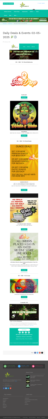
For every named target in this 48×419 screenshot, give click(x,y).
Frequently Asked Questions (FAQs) (31, 399)
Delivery (33, 46)
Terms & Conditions (28, 338)
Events (28, 46)
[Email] (20, 332)
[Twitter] (29, 332)
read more (31, 325)
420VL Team (32, 377)
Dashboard (27, 398)
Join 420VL (26, 404)
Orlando (4, 407)
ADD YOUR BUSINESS (8, 3)
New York (4, 404)
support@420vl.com (8, 385)
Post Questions (27, 401)
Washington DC (5, 398)
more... (16, 381)
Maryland (4, 399)
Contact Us (43, 417)
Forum (26, 402)
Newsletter (10, 23)
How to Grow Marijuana (16, 321)
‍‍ (10, 15)
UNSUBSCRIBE (35, 342)
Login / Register (42, 3)
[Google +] (40, 353)
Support (17, 338)
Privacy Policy (25, 417)
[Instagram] (26, 332)
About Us (38, 417)
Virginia (4, 401)
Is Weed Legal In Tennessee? (36, 384)
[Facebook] (23, 332)
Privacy (22, 338)
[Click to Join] (24, 19)
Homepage (5, 23)
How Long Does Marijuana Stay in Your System (37, 376)
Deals (24, 46)
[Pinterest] (42, 353)
